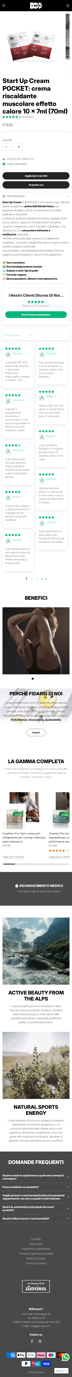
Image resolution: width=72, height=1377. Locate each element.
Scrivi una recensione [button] (36, 314)
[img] (12, 348)
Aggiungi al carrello (13, 856)
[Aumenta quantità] (18, 147)
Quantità (7, 140)
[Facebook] (32, 1341)
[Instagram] (40, 1341)
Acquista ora (36, 184)
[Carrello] (67, 5)
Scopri (36, 732)
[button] (10, 117)
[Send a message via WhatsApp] (65, 1357)
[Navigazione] (3, 5)
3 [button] (37, 578)
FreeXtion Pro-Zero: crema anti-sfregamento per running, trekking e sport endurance (24, 837)
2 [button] (32, 578)
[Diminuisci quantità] (6, 147)
